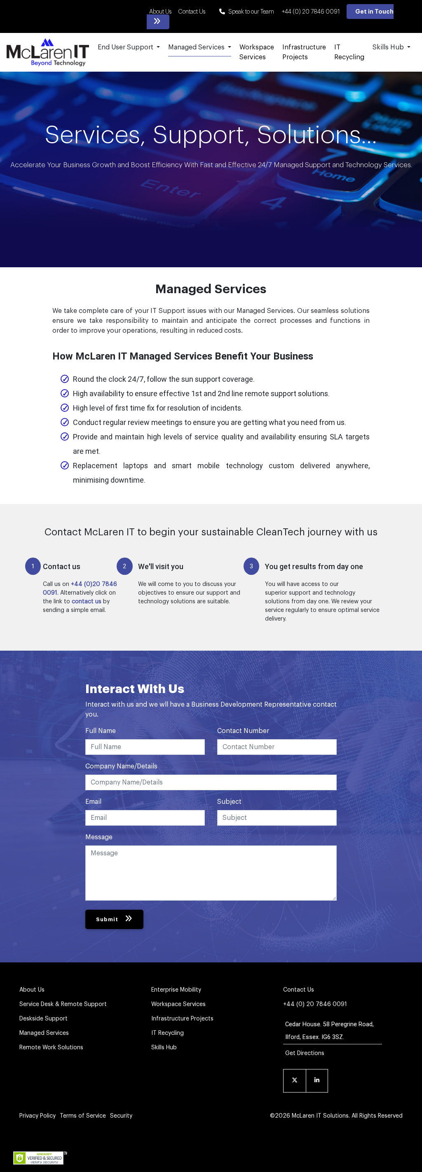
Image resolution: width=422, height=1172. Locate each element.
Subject (229, 801)
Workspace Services (256, 52)
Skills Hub (164, 1048)
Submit (107, 919)
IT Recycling (349, 52)
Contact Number (243, 731)
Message (99, 837)
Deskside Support (43, 1019)
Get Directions (304, 1053)
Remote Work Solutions (51, 1048)
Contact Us (191, 12)
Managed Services (44, 1033)
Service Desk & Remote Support (63, 1004)
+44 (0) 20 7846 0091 (311, 12)
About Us (160, 12)
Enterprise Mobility (176, 990)
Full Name (100, 731)
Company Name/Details (121, 766)
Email (93, 801)
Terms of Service (83, 1116)
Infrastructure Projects (304, 52)
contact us (86, 602)
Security (121, 1116)
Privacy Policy (37, 1116)
